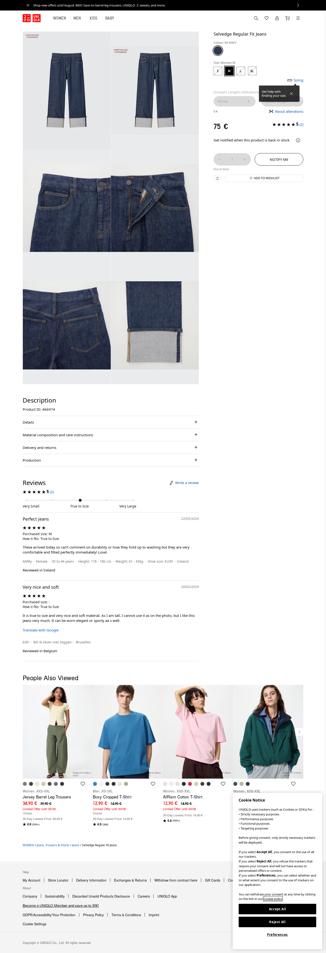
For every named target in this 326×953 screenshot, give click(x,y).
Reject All (277, 922)
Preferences (277, 934)
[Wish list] (266, 18)
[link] (168, 5)
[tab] (59, 18)
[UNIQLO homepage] (32, 18)
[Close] (291, 93)
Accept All (277, 909)
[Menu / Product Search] (298, 18)
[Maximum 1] (244, 159)
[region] (277, 871)
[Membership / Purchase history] (277, 18)
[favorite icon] (83, 784)
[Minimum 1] (220, 159)
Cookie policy (272, 899)
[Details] (298, 140)
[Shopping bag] (287, 18)
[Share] (217, 178)
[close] (28, 5)
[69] (218, 50)
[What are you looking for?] (256, 18)
